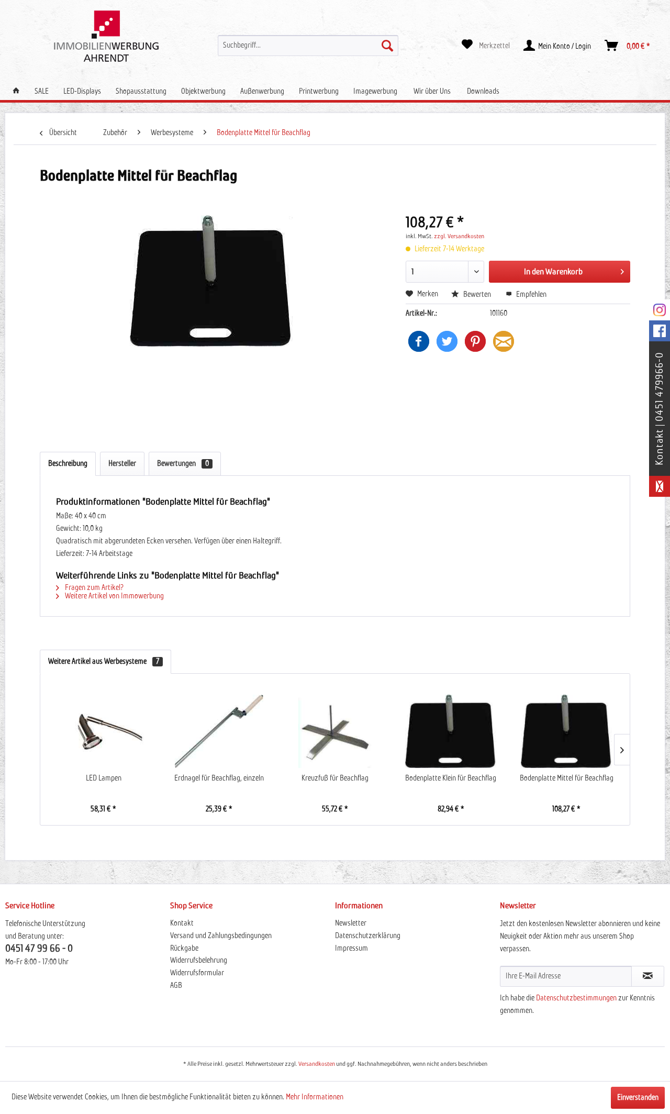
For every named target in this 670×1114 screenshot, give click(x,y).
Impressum (351, 948)
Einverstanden (637, 1097)
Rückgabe (184, 948)
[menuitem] (308, 45)
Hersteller (122, 463)
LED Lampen (103, 778)
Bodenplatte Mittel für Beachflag (566, 778)
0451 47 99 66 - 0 (39, 949)
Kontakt (182, 923)
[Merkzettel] (485, 45)
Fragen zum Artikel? (93, 588)
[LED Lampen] (103, 731)
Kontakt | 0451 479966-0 (659, 408)
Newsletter (350, 923)
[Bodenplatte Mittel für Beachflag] (566, 731)
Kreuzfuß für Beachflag (335, 778)
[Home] (16, 91)
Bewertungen (183, 463)
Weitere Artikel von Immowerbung (113, 596)
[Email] (503, 341)
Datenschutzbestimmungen (576, 998)
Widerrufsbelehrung (198, 960)
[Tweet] (447, 341)
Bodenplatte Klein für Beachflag (450, 778)
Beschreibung (67, 463)
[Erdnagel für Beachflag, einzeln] (219, 731)
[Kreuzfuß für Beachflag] (334, 731)
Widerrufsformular (197, 973)
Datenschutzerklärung (367, 936)
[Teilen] (419, 341)
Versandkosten (316, 1064)
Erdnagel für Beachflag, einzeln (219, 778)
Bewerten (477, 294)
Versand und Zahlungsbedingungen (221, 936)
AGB (176, 985)
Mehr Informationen (314, 1097)
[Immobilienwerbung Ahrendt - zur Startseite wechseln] (106, 36)
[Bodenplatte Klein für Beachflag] (451, 731)
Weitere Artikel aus (103, 661)
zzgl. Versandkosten (459, 236)
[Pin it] (475, 341)
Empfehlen (530, 294)
